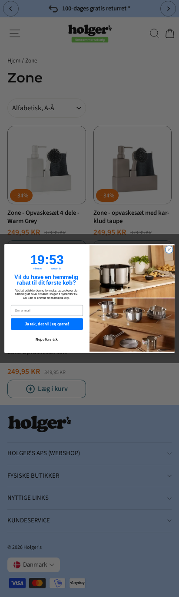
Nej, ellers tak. (47, 339)
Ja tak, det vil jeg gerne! (47, 324)
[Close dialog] (169, 249)
